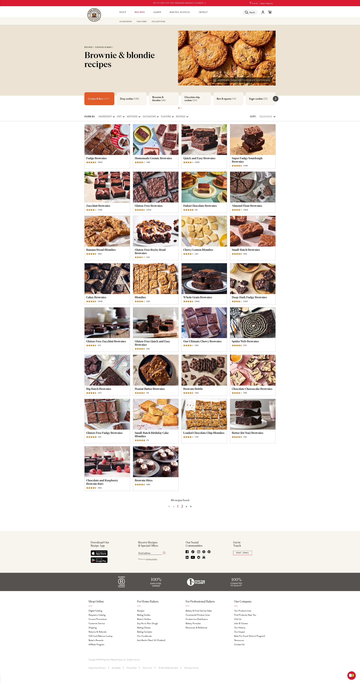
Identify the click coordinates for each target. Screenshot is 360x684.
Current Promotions (98, 619)
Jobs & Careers (241, 623)
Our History (239, 627)
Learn (157, 12)
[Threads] (203, 552)
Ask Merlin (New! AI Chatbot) (151, 640)
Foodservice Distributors (197, 619)
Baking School (180, 12)
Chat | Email (242, 553)
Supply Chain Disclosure (97, 668)
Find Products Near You (245, 615)
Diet (119, 116)
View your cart (270, 12)
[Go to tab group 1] (178, 108)
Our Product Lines (242, 610)
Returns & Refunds (97, 632)
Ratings (180, 116)
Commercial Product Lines (198, 615)
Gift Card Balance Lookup (100, 636)
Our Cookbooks (144, 636)
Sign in (263, 12)
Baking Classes (144, 627)
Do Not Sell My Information (168, 668)
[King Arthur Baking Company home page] (94, 15)
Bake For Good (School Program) (249, 636)
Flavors (166, 116)
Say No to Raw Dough (147, 623)
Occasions (149, 116)
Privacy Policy (132, 668)
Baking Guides (143, 615)
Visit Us (255, 3)
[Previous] (173, 506)
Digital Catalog (95, 610)
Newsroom (239, 640)
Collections (158, 21)
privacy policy (151, 559)
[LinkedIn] (187, 557)
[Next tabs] (275, 99)
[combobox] (263, 116)
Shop (123, 12)
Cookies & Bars (103, 47)
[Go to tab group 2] (181, 108)
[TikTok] (192, 552)
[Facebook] (187, 552)
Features (142, 21)
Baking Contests (144, 632)
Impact (203, 12)
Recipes (140, 12)
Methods (132, 116)
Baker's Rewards (267, 3)
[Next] (186, 506)
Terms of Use (147, 668)
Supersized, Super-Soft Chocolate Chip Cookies (244, 80)
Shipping (92, 627)
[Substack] (203, 557)
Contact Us (239, 644)
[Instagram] (198, 552)
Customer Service (97, 623)
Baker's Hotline (144, 619)
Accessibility (116, 668)
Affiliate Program (96, 644)
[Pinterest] (209, 552)
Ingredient (105, 116)
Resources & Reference (196, 627)
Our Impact (239, 632)
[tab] (99, 98)
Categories (126, 21)
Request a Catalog (97, 615)
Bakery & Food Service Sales (199, 610)
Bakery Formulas (193, 623)
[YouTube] (193, 557)
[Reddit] (198, 557)
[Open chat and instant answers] (351, 675)
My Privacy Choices (191, 668)
